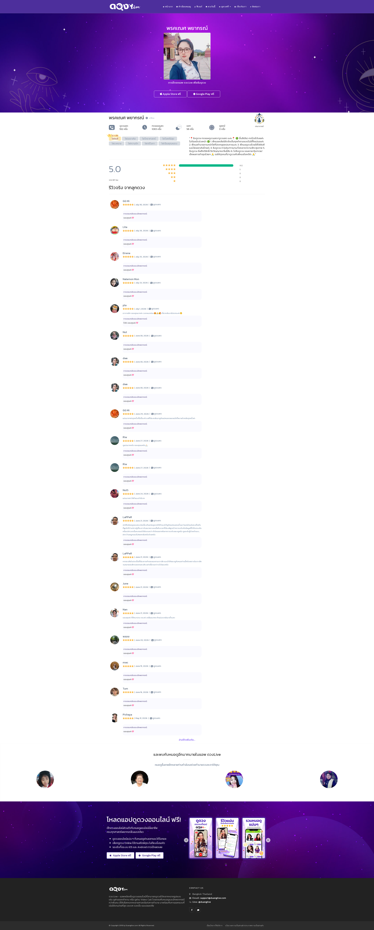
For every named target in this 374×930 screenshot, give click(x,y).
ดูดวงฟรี (225, 6)
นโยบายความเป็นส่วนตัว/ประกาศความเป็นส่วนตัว (244, 925)
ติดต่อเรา (256, 6)
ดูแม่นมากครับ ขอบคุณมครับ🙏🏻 (135, 445)
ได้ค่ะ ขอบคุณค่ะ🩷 (130, 322)
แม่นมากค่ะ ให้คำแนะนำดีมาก (134, 498)
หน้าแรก (169, 6)
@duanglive (204, 902)
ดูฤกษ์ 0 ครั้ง (222, 127)
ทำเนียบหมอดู (185, 6)
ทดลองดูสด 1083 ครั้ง (157, 127)
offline (151, 118)
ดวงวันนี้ (211, 6)
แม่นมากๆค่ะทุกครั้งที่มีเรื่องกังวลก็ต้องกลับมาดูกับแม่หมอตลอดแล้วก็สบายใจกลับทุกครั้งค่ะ (159, 418)
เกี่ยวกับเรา (241, 6)
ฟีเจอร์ (199, 6)
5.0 (115, 169)
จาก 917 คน (113, 180)
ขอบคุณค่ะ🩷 (128, 217)
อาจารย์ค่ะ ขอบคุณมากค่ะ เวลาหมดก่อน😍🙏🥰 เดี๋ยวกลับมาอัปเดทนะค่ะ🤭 (152, 313)
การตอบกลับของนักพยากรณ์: (135, 213)
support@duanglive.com (213, 898)
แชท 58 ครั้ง (190, 127)
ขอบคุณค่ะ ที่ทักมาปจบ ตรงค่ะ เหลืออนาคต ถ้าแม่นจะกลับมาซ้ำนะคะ (149, 617)
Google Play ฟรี (204, 94)
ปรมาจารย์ (259, 126)
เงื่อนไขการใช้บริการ (214, 925)
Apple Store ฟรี (171, 94)
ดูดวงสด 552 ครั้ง (124, 127)
